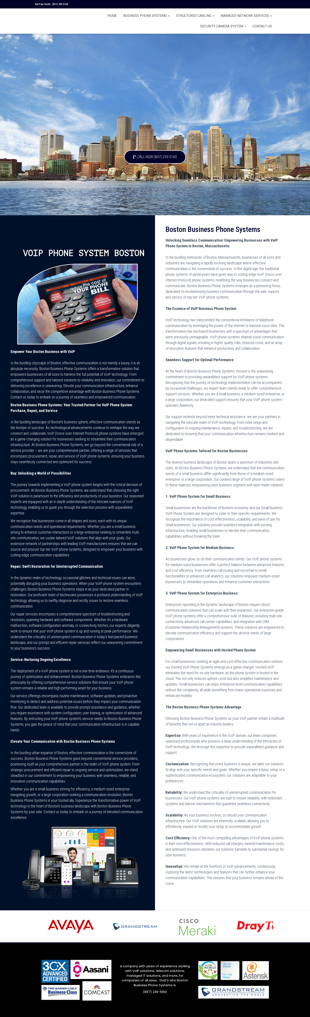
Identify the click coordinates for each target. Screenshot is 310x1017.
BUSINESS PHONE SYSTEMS (145, 16)
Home (112, 16)
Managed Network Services (245, 16)
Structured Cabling (194, 16)
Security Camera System (222, 26)
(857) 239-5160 (60, 4)
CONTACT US (262, 26)
